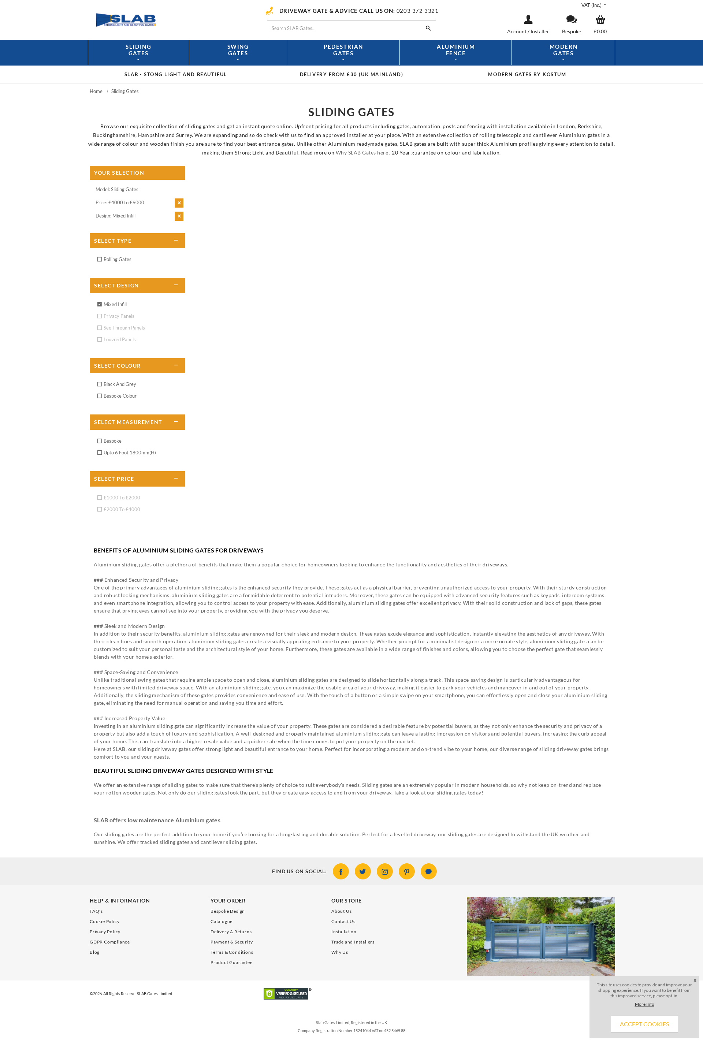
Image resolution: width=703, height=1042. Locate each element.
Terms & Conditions (232, 952)
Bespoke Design (228, 911)
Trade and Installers (353, 942)
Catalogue (222, 921)
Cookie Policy (104, 921)
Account (517, 31)
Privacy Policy (105, 931)
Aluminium (456, 50)
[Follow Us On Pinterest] (407, 871)
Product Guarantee (232, 962)
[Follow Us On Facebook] (341, 871)
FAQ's (96, 911)
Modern (564, 50)
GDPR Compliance (110, 942)
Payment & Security (232, 942)
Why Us (339, 952)
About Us (341, 911)
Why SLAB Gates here (363, 152)
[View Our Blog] (429, 871)
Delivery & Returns (231, 931)
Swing (238, 50)
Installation (344, 931)
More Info (644, 1004)
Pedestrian (343, 50)
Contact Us (343, 921)
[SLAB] (170, 19)
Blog (95, 952)
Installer (540, 31)
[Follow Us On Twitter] (363, 871)
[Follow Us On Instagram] (385, 871)
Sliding (138, 50)
